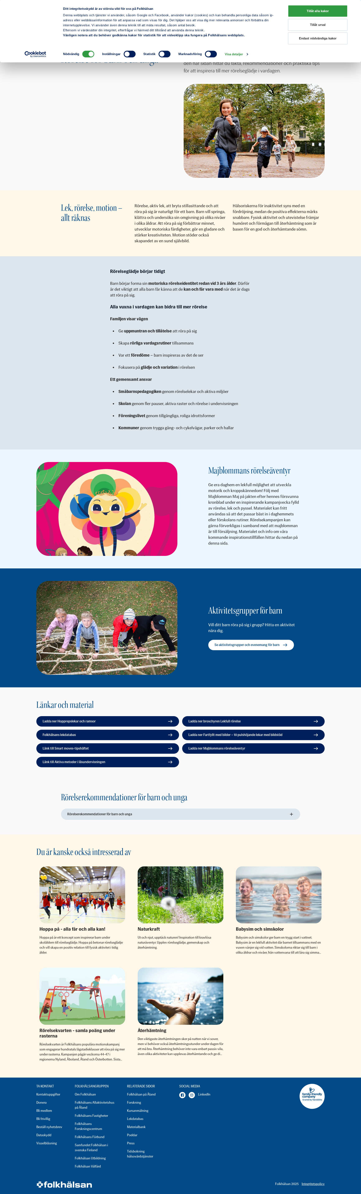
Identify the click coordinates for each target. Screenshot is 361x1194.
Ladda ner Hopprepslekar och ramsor (69, 721)
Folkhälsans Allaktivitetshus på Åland (94, 1105)
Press (131, 1143)
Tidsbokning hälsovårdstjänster (140, 1153)
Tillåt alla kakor (318, 11)
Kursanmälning (137, 1111)
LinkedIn (204, 1094)
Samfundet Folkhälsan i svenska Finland (91, 1147)
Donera (41, 1102)
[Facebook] (182, 1095)
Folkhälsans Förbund (89, 1137)
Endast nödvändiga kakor (318, 38)
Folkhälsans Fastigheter (91, 1116)
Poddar (132, 1135)
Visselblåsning (46, 1143)
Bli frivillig (43, 1119)
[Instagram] (192, 1095)
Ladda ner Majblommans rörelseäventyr (216, 748)
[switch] (130, 54)
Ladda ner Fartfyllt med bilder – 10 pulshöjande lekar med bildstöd (235, 735)
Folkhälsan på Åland (141, 1094)
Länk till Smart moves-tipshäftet (66, 748)
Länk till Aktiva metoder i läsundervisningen (74, 762)
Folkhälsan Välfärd (88, 1166)
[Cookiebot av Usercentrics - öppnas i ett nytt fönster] (35, 54)
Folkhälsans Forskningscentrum (88, 1126)
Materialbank (136, 1127)
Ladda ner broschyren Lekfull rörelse (214, 721)
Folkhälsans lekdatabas (59, 735)
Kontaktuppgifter (48, 1094)
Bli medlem (44, 1111)
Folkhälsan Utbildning (90, 1158)
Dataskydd (43, 1135)
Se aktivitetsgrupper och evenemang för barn (247, 645)
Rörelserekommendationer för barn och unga (99, 814)
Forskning (134, 1102)
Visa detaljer (234, 54)
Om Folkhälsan (85, 1094)
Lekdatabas (135, 1119)
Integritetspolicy (313, 1184)
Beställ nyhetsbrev (49, 1127)
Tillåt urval (317, 25)
